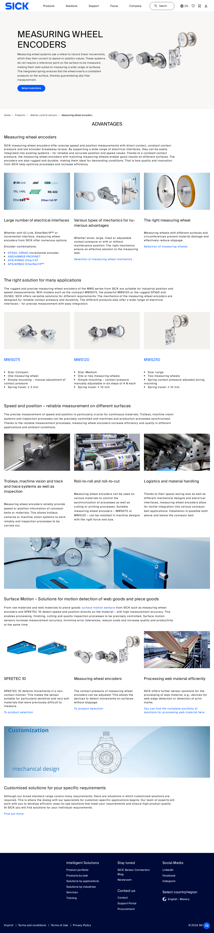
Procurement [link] (126, 909)
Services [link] (72, 892)
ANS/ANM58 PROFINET (24, 256)
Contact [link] (123, 898)
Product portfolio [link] (77, 870)
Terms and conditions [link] (32, 925)
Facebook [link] (169, 876)
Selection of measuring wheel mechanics (103, 259)
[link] (17, 6)
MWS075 (12, 360)
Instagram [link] (169, 881)
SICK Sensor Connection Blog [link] (134, 872)
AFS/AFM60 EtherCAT (23, 260)
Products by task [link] (77, 876)
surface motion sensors (98, 607)
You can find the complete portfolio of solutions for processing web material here (174, 710)
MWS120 (81, 360)
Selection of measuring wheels (165, 246)
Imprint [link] (9, 925)
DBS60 (24, 253)
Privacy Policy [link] (82, 925)
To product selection (18, 712)
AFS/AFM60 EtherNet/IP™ (26, 264)
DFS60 (12, 253)
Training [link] (71, 898)
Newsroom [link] (125, 880)
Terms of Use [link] (60, 925)
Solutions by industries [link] (81, 887)
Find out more (14, 813)
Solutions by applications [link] (82, 881)
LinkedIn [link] (168, 870)
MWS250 (152, 360)
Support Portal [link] (127, 903)
